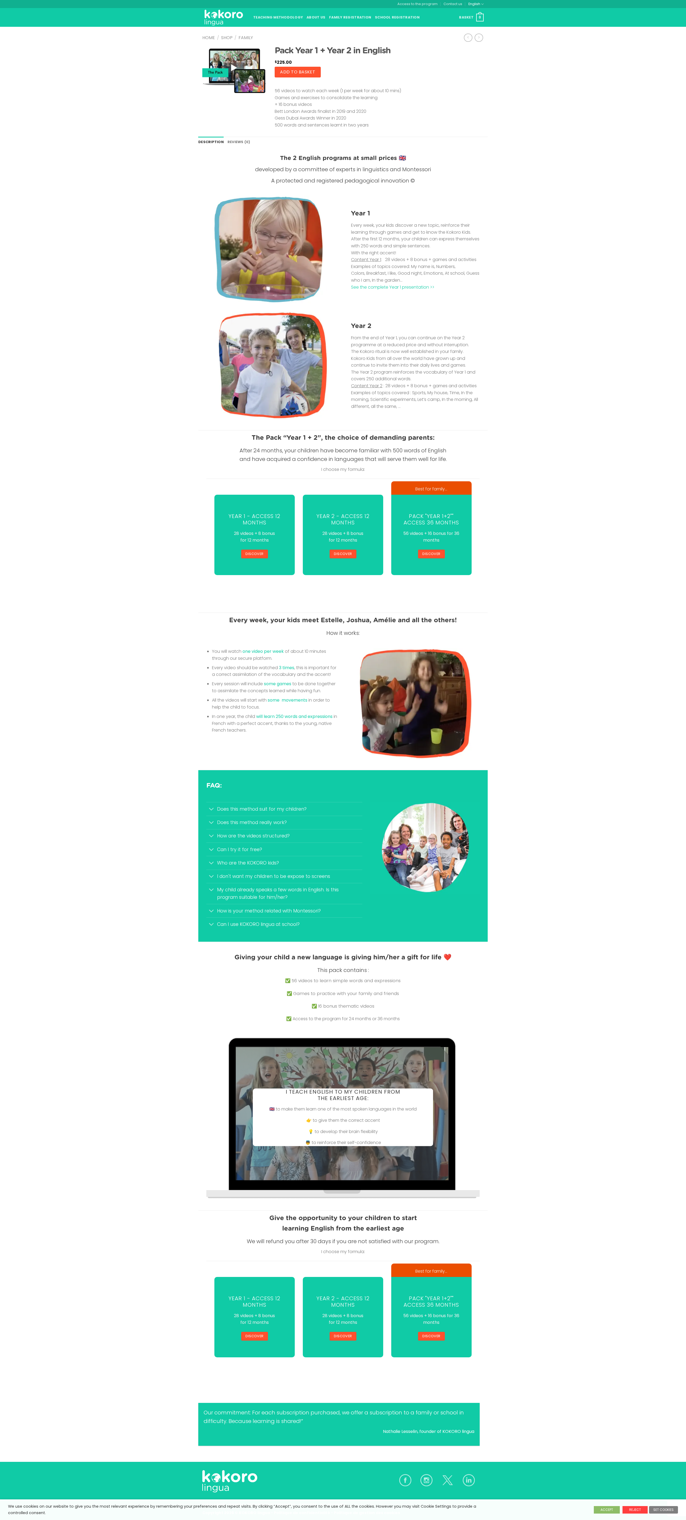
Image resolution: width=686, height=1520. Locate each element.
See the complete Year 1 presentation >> (392, 287)
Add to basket (297, 72)
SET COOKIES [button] (663, 1509)
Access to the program (417, 4)
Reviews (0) (239, 142)
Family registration (350, 17)
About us (316, 17)
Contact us (452, 4)
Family (245, 38)
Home (208, 38)
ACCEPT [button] (607, 1509)
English (474, 4)
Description (211, 142)
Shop (227, 38)
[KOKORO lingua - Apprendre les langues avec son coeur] (223, 17)
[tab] (211, 142)
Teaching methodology (278, 17)
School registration (397, 17)
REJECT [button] (635, 1509)
